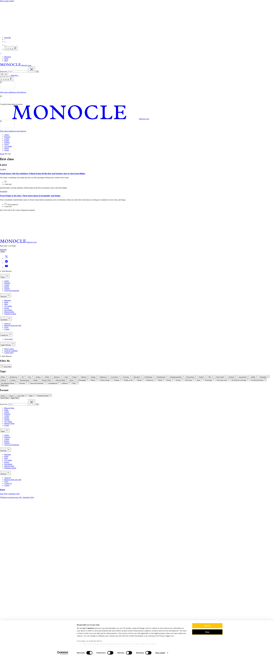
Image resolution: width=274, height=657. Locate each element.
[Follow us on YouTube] (6, 267)
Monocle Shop (9, 408)
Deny (207, 632)
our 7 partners (88, 628)
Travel (6, 144)
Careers (6, 329)
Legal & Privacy (6, 345)
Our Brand (4, 320)
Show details (160, 653)
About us (7, 323)
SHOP (6, 148)
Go (37, 71)
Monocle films (9, 312)
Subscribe (7, 38)
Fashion (7, 142)
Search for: (4, 71)
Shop (6, 61)
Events (6, 150)
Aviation (3, 169)
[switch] (110, 652)
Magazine (7, 57)
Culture (6, 139)
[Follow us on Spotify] (6, 263)
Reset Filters (5, 398)
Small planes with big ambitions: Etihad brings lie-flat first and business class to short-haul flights (42, 173)
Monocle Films (9, 423)
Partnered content (10, 314)
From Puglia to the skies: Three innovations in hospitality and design (30, 196)
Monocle (4, 474)
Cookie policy (9, 353)
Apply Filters (15, 398)
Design (6, 140)
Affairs (6, 135)
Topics (3, 277)
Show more (4, 385)
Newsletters (8, 310)
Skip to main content (7, 1)
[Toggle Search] (4, 75)
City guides (8, 146)
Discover (4, 296)
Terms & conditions (11, 351)
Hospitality (3, 191)
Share (2, 251)
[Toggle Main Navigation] (1, 53)
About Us (7, 478)
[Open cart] (5, 45)
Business (7, 137)
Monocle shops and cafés (12, 325)
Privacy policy (9, 349)
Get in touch (8, 339)
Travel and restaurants (11, 290)
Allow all (207, 626)
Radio (6, 59)
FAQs (6, 327)
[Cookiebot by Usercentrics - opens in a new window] (62, 652)
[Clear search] (31, 69)
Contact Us (4, 335)
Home (2, 154)
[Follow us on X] (6, 258)
